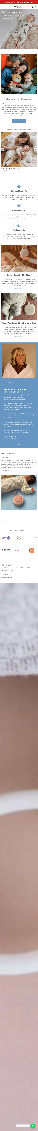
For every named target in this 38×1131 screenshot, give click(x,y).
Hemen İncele (19, 121)
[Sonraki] (35, 149)
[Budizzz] (19, 6)
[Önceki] (2, 149)
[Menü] (2, 7)
